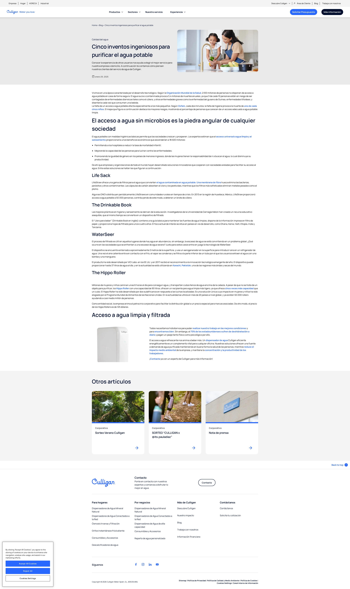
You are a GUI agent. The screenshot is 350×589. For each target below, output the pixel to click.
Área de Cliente (303, 3)
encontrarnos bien (164, 331)
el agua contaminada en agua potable (176, 182)
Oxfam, (182, 105)
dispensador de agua (217, 340)
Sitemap (182, 580)
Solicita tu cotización (230, 515)
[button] (340, 465)
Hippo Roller (122, 288)
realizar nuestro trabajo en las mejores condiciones (219, 328)
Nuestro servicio (154, 12)
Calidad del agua (100, 39)
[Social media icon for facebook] (136, 564)
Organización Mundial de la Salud (184, 92)
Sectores (133, 12)
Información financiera (188, 536)
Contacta (155, 358)
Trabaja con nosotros (331, 3)
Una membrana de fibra (209, 182)
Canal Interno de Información (245, 583)
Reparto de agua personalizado (150, 538)
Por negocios (142, 502)
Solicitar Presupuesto (303, 12)
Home (94, 25)
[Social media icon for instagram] (143, 564)
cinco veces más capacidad (239, 288)
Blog (316, 3)
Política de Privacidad (196, 580)
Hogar (23, 3)
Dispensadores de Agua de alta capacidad (150, 525)
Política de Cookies (249, 580)
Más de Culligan (186, 502)
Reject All (27, 571)
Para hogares (99, 502)
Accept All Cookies (28, 563)
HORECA (33, 3)
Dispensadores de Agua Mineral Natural (107, 510)
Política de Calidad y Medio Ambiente (223, 580)
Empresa (12, 3)
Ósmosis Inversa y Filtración (106, 523)
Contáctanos (227, 502)
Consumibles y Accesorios (105, 537)
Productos (114, 12)
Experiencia (176, 12)
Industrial (45, 3)
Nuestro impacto (185, 515)
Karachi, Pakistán (182, 265)
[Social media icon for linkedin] (150, 564)
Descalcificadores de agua (105, 544)
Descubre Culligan (279, 3)
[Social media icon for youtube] (157, 564)
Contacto (207, 482)
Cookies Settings (28, 578)
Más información (332, 12)
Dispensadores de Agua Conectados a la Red (110, 517)
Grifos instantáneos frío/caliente (108, 530)
